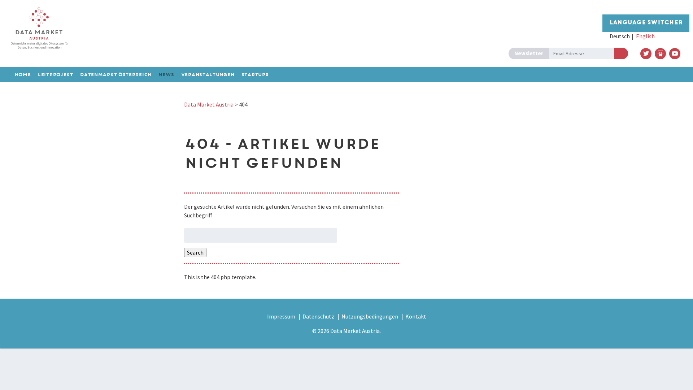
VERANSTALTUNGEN (207, 75)
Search (195, 252)
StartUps (255, 75)
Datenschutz (318, 316)
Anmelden (621, 53)
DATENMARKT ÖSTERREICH (115, 75)
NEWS (166, 75)
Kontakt (415, 316)
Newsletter (528, 53)
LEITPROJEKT (55, 75)
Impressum (281, 316)
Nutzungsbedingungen (369, 316)
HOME (22, 75)
